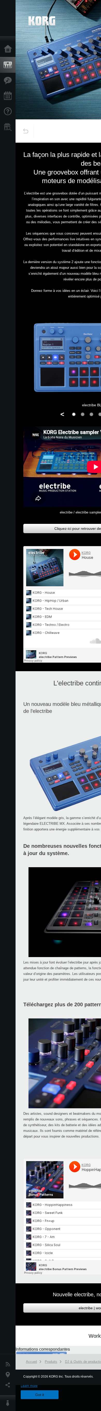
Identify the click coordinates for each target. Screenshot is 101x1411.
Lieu (9, 1375)
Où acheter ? (9, 127)
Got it (39, 1395)
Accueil (9, 49)
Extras (9, 80)
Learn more (29, 1386)
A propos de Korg (9, 1403)
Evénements (9, 96)
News (9, 1364)
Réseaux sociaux (9, 1385)
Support (9, 111)
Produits (9, 65)
